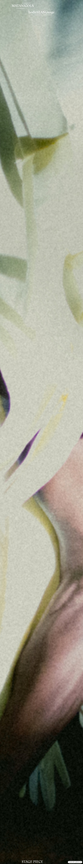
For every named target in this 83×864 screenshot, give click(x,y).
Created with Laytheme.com (75, 862)
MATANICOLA (23, 6)
